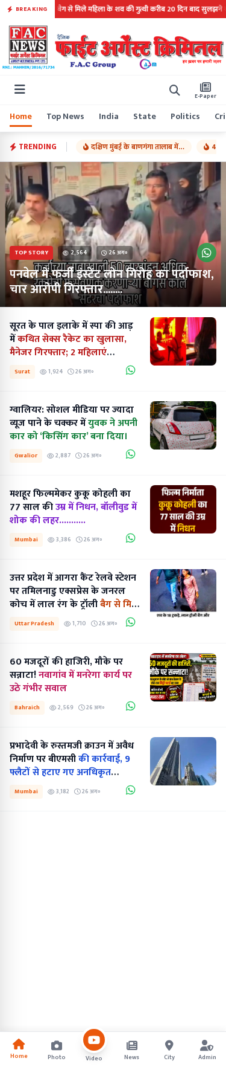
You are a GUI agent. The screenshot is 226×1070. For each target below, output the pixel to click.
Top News (65, 116)
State (144, 116)
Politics (185, 116)
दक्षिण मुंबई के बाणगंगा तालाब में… (137, 147)
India (109, 116)
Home (21, 116)
